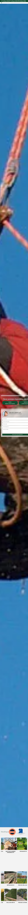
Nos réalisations (10, 402)
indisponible (5, 1)
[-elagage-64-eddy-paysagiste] (6, 3)
